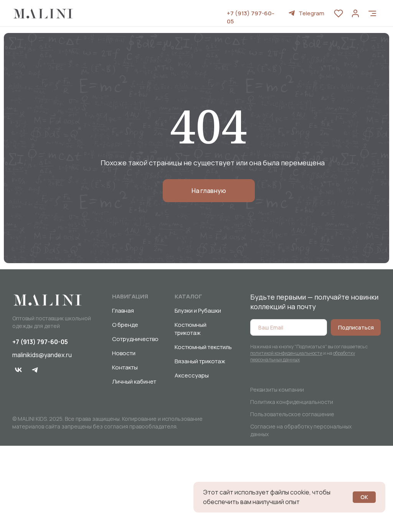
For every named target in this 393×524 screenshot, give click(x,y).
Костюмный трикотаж (190, 329)
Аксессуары (192, 375)
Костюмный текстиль (203, 347)
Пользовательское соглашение (292, 414)
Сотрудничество (135, 339)
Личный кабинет (134, 381)
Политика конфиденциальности (291, 401)
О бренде (125, 325)
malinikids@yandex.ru (42, 355)
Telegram (311, 13)
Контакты (125, 367)
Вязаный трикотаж (200, 361)
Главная (123, 310)
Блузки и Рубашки (198, 310)
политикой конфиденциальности (286, 353)
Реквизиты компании (277, 389)
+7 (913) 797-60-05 (40, 342)
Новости (123, 353)
